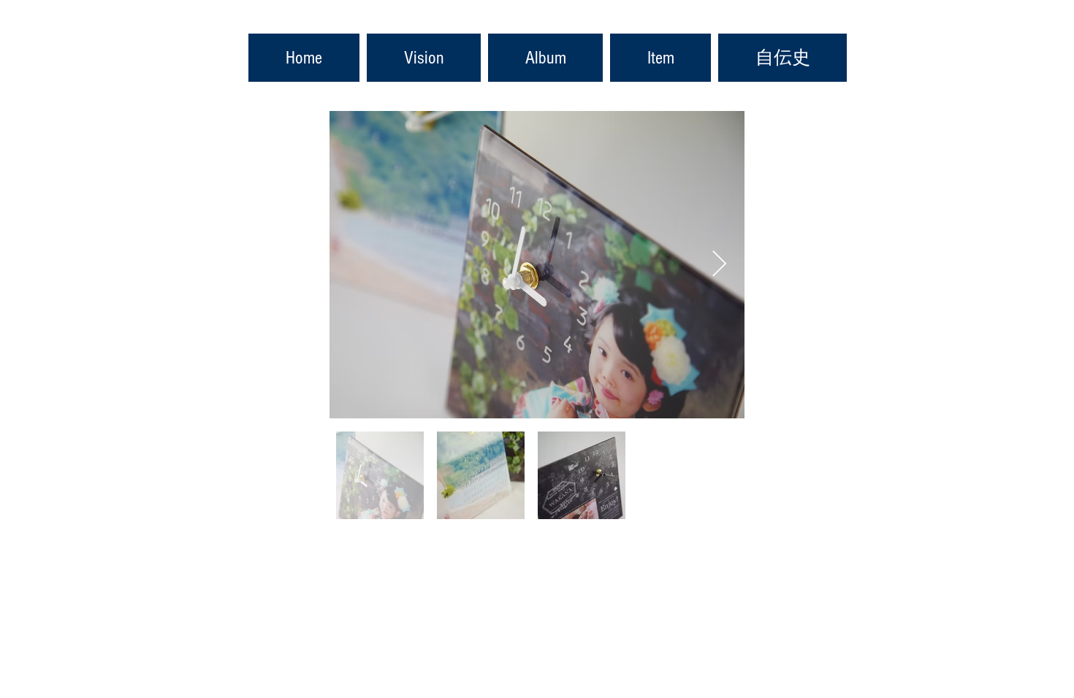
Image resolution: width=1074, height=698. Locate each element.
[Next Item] (719, 264)
